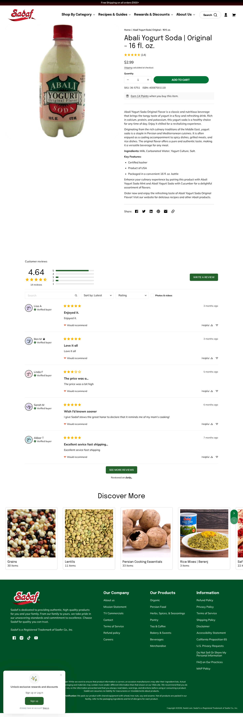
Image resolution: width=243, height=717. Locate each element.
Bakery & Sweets (160, 632)
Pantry (154, 619)
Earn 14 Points (140, 96)
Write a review (204, 277)
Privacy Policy (205, 606)
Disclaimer (203, 626)
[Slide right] (234, 513)
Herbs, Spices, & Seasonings (167, 613)
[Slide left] (234, 520)
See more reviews (121, 469)
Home (127, 30)
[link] (135, 55)
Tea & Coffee (158, 626)
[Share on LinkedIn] (151, 211)
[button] (210, 15)
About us (109, 600)
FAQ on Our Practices (210, 662)
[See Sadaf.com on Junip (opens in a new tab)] (128, 477)
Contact (108, 619)
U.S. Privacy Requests (210, 645)
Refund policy (111, 632)
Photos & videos (163, 295)
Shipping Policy (206, 619)
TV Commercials (113, 613)
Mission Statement (114, 606)
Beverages (156, 639)
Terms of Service (113, 626)
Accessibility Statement (211, 632)
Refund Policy (205, 600)
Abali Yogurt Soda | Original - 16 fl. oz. (152, 30)
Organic (155, 600)
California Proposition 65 (212, 639)
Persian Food (158, 606)
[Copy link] (173, 211)
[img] (43, 309)
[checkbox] (167, 295)
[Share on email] (165, 211)
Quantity (128, 73)
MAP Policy (203, 668)
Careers (108, 639)
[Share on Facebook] (136, 211)
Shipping (128, 67)
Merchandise (158, 645)
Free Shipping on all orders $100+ (120, 2)
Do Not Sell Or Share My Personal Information (211, 654)
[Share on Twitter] (143, 211)
